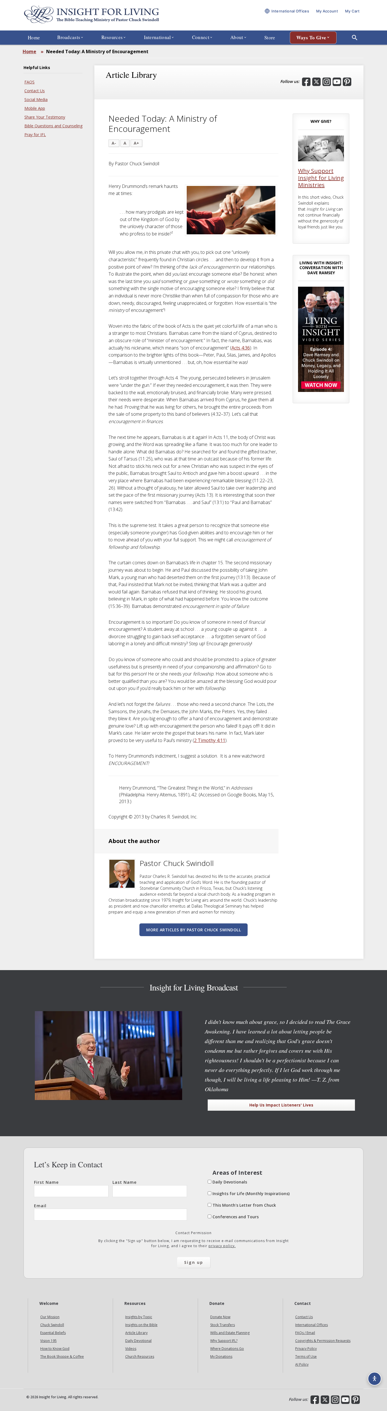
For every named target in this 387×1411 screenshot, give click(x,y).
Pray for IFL (35, 134)
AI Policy (302, 1364)
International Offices (311, 1325)
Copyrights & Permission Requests (322, 1341)
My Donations (221, 1356)
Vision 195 (48, 1341)
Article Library (136, 1333)
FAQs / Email (305, 1333)
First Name (46, 1182)
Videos (130, 1348)
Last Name (124, 1182)
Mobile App (34, 108)
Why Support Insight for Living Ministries (321, 178)
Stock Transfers (222, 1325)
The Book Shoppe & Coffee (62, 1356)
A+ (136, 143)
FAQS (29, 82)
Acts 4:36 (240, 348)
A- (114, 143)
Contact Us (34, 90)
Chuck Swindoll (52, 1325)
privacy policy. (222, 1245)
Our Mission (49, 1317)
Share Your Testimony (44, 117)
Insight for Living (92, 15)
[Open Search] (354, 37)
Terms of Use (306, 1356)
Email (40, 1205)
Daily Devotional (138, 1341)
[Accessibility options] (374, 1379)
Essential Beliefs (53, 1333)
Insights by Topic (138, 1317)
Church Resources (139, 1356)
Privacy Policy (306, 1348)
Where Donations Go (227, 1348)
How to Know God (54, 1348)
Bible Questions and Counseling (53, 125)
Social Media (36, 99)
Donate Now (220, 1317)
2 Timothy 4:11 (209, 740)
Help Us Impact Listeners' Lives (281, 1105)
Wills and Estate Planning (230, 1333)
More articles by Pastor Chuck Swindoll (193, 929)
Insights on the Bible (141, 1325)
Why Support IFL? (223, 1341)
